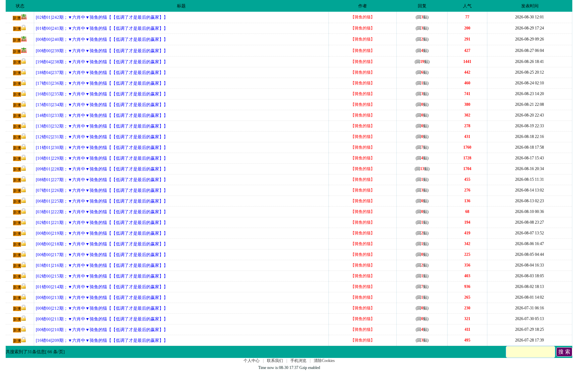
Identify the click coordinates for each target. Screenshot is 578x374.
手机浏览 (298, 360)
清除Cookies (324, 360)
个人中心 (252, 360)
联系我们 (275, 360)
